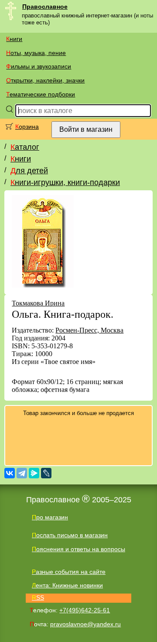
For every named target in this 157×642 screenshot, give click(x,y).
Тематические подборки (40, 94)
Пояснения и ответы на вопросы (78, 549)
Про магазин (50, 517)
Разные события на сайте (69, 571)
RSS (38, 597)
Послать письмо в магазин (70, 535)
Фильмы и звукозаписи (38, 66)
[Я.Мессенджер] (34, 473)
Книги (14, 38)
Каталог (24, 147)
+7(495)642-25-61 (84, 610)
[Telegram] (22, 473)
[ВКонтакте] (9, 473)
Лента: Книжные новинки (67, 585)
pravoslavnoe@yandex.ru (85, 624)
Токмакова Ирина (38, 303)
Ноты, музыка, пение (36, 52)
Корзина (27, 126)
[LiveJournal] (46, 473)
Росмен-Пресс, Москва (89, 330)
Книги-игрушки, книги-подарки (65, 182)
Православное (45, 6)
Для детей (29, 170)
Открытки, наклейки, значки (45, 80)
